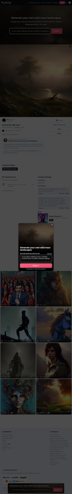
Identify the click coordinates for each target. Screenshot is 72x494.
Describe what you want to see (30, 253)
